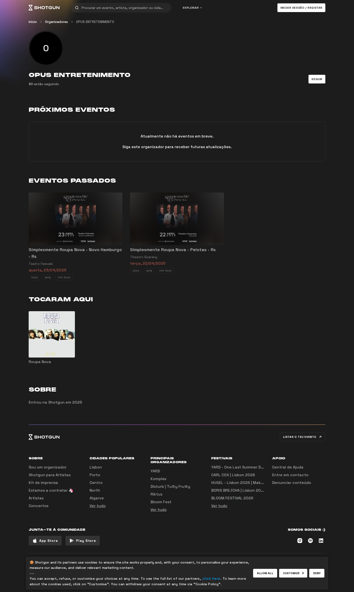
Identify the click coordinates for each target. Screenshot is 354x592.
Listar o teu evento (299, 437)
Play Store (86, 540)
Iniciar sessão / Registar (301, 8)
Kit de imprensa (43, 482)
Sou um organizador (47, 467)
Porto (95, 474)
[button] (316, 79)
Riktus (156, 494)
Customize (291, 573)
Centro (96, 482)
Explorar (191, 8)
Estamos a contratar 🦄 (51, 490)
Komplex (158, 478)
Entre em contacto (290, 474)
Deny (317, 573)
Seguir (316, 79)
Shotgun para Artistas (50, 474)
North (95, 490)
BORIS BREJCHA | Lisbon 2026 (238, 490)
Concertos (38, 505)
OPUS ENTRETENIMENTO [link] (95, 22)
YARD (155, 471)
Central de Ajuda (287, 467)
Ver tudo (98, 505)
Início (33, 22)
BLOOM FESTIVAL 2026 (232, 498)
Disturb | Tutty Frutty (170, 486)
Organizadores (56, 22)
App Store (48, 540)
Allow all (265, 573)
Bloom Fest (161, 501)
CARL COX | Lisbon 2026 (233, 474)
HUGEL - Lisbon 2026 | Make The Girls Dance (252, 482)
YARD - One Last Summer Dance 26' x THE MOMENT (258, 467)
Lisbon (96, 467)
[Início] (44, 8)
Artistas (36, 498)
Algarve (97, 498)
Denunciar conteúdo (291, 482)
